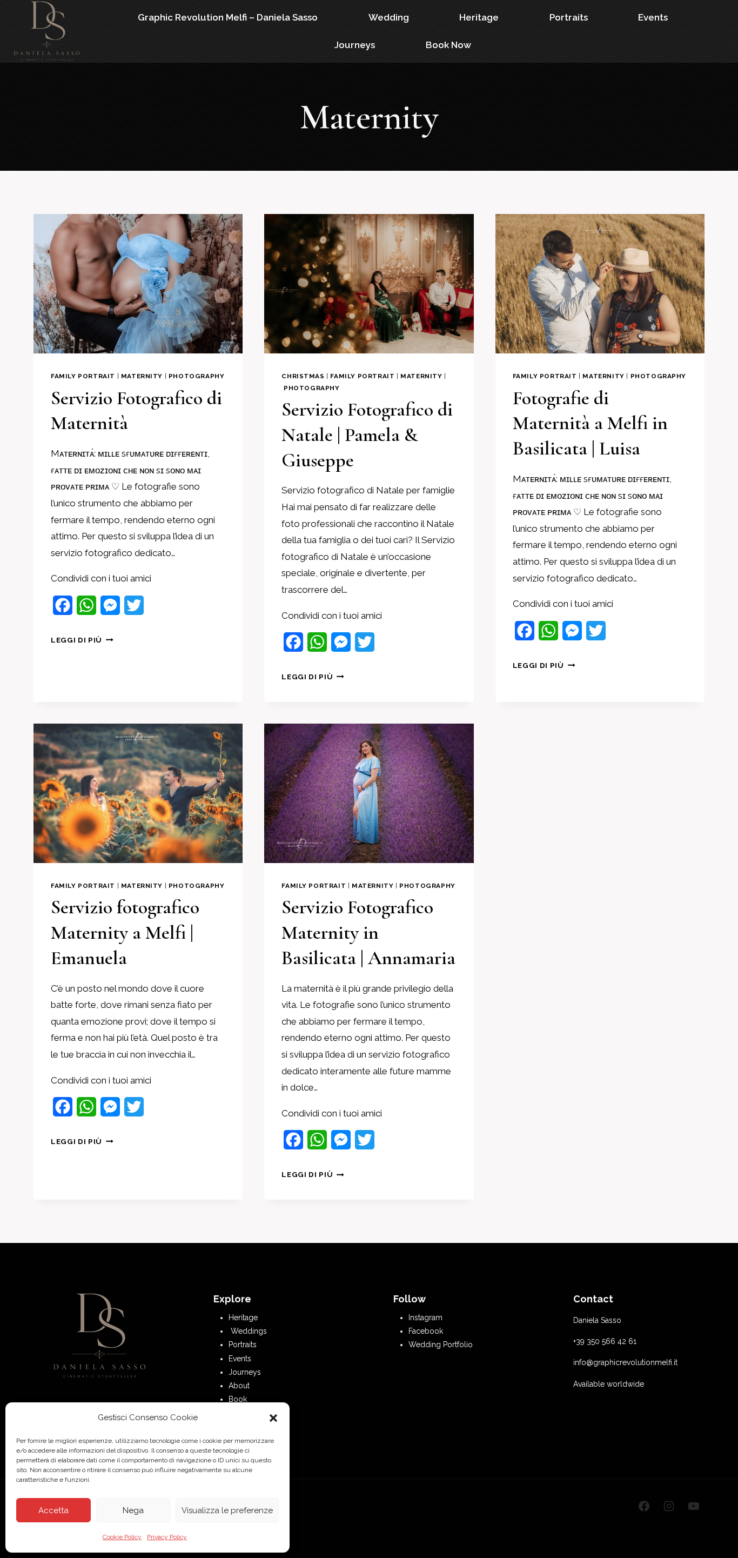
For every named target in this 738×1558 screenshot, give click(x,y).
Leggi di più (82, 640)
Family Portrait (83, 376)
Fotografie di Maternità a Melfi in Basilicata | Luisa (590, 423)
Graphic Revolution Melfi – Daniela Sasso (228, 17)
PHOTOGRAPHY (197, 376)
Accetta (53, 1510)
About (239, 1385)
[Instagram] (669, 1506)
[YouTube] (694, 1506)
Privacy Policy (167, 1537)
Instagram (425, 1317)
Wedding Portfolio (440, 1344)
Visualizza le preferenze (227, 1510)
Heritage (479, 17)
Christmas (302, 376)
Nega (133, 1510)
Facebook (425, 1331)
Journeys (354, 44)
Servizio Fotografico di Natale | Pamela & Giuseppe (367, 435)
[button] (273, 1418)
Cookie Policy (122, 1537)
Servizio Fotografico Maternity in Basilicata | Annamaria (368, 932)
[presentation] (138, 283)
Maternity (142, 376)
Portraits (568, 17)
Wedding (388, 17)
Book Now (448, 44)
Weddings (249, 1331)
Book (238, 1399)
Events (653, 17)
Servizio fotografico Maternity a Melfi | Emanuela (125, 932)
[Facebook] (644, 1506)
